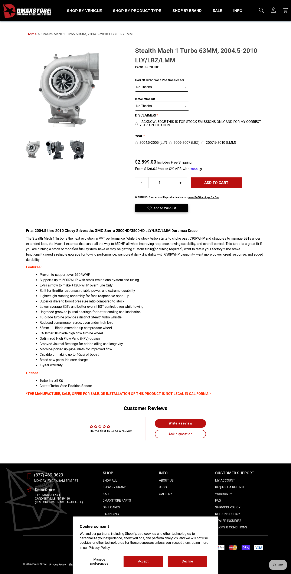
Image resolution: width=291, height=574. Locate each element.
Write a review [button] (180, 423)
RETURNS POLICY (227, 514)
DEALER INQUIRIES (228, 521)
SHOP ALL (110, 480)
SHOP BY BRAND (187, 10)
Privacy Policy (99, 548)
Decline (187, 561)
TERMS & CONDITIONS (231, 527)
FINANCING (111, 514)
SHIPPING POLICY (228, 507)
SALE (217, 10)
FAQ (218, 500)
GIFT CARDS (111, 507)
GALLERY (165, 494)
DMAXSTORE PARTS (117, 500)
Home (31, 34)
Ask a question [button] (180, 434)
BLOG (163, 487)
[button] (161, 208)
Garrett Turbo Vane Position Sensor (159, 80)
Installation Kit (145, 99)
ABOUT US (166, 480)
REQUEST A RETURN (229, 487)
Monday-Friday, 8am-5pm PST (56, 480)
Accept (143, 561)
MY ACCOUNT (225, 480)
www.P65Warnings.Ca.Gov (203, 197)
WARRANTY (223, 494)
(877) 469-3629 (48, 475)
